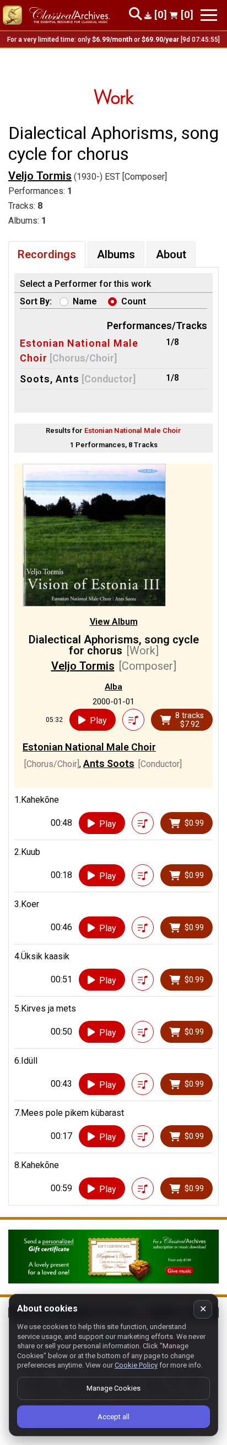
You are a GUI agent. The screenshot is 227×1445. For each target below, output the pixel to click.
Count (133, 301)
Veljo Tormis (40, 175)
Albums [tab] (116, 254)
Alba (113, 687)
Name (85, 301)
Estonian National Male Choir (89, 747)
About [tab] (171, 254)
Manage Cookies (113, 1388)
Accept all (113, 1417)
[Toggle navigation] (208, 15)
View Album (114, 621)
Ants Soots (108, 763)
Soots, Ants (49, 379)
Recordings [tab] (47, 254)
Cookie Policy (136, 1365)
